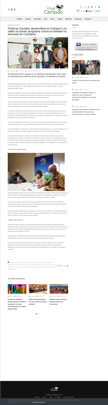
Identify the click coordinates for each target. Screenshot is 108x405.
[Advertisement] (38, 336)
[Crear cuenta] (15, 9)
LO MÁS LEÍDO (77, 55)
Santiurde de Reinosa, (44, 267)
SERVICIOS (68, 19)
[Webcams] (87, 11)
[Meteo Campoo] (96, 11)
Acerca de (37, 397)
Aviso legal (57, 397)
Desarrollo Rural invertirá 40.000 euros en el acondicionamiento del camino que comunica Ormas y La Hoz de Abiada (86, 112)
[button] (36, 313)
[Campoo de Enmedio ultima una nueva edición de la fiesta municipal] (38, 289)
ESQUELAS (78, 19)
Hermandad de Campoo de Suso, (42, 264)
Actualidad (12, 71)
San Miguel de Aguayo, (32, 267)
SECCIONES (37, 19)
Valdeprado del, (11, 269)
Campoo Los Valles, (32, 262)
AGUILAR (28, 19)
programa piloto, (42, 262)
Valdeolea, (53, 267)
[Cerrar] (44, 402)
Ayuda (51, 397)
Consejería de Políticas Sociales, (18, 262)
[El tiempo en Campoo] (78, 11)
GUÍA (45, 19)
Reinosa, (24, 267)
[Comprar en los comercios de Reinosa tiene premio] (86, 67)
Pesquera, (18, 267)
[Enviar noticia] (86, 46)
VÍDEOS (60, 19)
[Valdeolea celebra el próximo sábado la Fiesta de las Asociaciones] (59, 289)
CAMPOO (19, 19)
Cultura (11, 296)
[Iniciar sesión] (12, 9)
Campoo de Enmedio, (18, 264)
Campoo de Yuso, (28, 264)
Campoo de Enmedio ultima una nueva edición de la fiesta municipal (37, 302)
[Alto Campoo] (91, 11)
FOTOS (52, 19)
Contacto (44, 397)
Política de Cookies (37, 402)
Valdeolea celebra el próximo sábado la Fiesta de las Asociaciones (58, 302)
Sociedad (33, 296)
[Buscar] (81, 7)
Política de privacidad (68, 397)
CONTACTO (88, 19)
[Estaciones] (89, 11)
